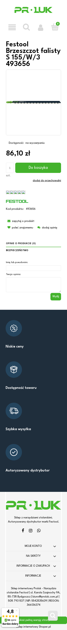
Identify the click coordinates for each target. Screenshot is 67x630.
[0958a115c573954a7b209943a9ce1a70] (33, 102)
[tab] (33, 243)
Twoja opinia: (13, 274)
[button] (12, 27)
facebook (23, 531)
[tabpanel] (33, 280)
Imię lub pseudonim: (17, 262)
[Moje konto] (41, 27)
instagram (30, 531)
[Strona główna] (34, 12)
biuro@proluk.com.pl (45, 596)
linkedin (39, 531)
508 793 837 (16, 601)
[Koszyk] (55, 27)
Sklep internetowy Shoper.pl (33, 627)
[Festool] (17, 201)
